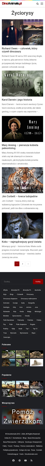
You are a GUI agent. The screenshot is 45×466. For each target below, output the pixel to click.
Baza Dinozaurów (34, 438)
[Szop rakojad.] (8, 354)
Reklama (39, 446)
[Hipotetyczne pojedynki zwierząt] (8, 384)
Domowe (6, 303)
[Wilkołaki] (8, 362)
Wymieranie (24, 333)
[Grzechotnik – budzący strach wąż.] (36, 354)
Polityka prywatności (10, 450)
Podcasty (21, 320)
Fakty (5, 446)
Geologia (6, 307)
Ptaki (11, 324)
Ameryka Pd (15, 290)
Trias (5, 333)
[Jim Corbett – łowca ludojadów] (22, 180)
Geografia (31, 303)
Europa (15, 303)
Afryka (5, 290)
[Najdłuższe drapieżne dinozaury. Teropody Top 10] (36, 393)
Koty (14, 311)
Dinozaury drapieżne (10, 299)
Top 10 (35, 329)
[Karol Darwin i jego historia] (22, 84)
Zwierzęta (6, 337)
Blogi (11, 294)
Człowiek (20, 294)
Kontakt (39, 450)
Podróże (30, 320)
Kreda (22, 311)
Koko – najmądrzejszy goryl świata (22, 241)
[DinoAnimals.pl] (12, 3)
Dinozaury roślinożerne (29, 299)
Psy (4, 324)
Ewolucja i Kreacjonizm (33, 442)
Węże (33, 333)
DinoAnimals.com (31, 454)
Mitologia (38, 311)
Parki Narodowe (8, 320)
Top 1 (27, 329)
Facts (22, 454)
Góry (14, 307)
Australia (38, 290)
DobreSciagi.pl (13, 454)
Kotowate (6, 311)
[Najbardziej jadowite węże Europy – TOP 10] (22, 362)
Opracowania (16, 316)
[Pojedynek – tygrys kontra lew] (8, 393)
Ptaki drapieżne (21, 324)
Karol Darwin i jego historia (17, 99)
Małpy (29, 311)
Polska (39, 320)
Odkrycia (21, 442)
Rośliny (5, 329)
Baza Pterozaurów (9, 442)
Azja (4, 294)
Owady (27, 316)
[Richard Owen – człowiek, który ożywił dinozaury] (22, 32)
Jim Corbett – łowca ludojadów (20, 196)
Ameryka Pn (27, 290)
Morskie (6, 316)
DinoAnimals (11, 434)
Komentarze (17, 438)
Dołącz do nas (24, 450)
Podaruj (16, 446)
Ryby (13, 329)
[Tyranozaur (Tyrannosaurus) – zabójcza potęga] (22, 393)
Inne (21, 307)
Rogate (32, 324)
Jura (36, 307)
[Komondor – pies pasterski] (36, 362)
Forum (10, 446)
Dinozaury (30, 294)
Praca (33, 450)
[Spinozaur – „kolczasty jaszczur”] (36, 384)
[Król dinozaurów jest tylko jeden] (22, 384)
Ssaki (20, 329)
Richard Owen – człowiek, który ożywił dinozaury (19, 50)
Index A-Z (8, 438)
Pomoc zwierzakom (27, 446)
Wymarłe (13, 333)
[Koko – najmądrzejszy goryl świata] (22, 226)
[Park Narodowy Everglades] (22, 354)
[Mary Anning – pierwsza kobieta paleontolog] (22, 129)
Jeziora (28, 307)
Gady (23, 303)
